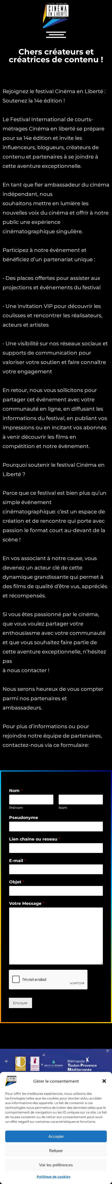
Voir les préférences (56, 1165)
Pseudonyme (23, 817)
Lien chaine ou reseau (34, 839)
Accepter (56, 1136)
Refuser (56, 1150)
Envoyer (20, 1003)
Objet (16, 881)
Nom (15, 790)
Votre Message (26, 903)
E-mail (17, 860)
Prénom (16, 808)
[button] (104, 1081)
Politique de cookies (53, 1177)
